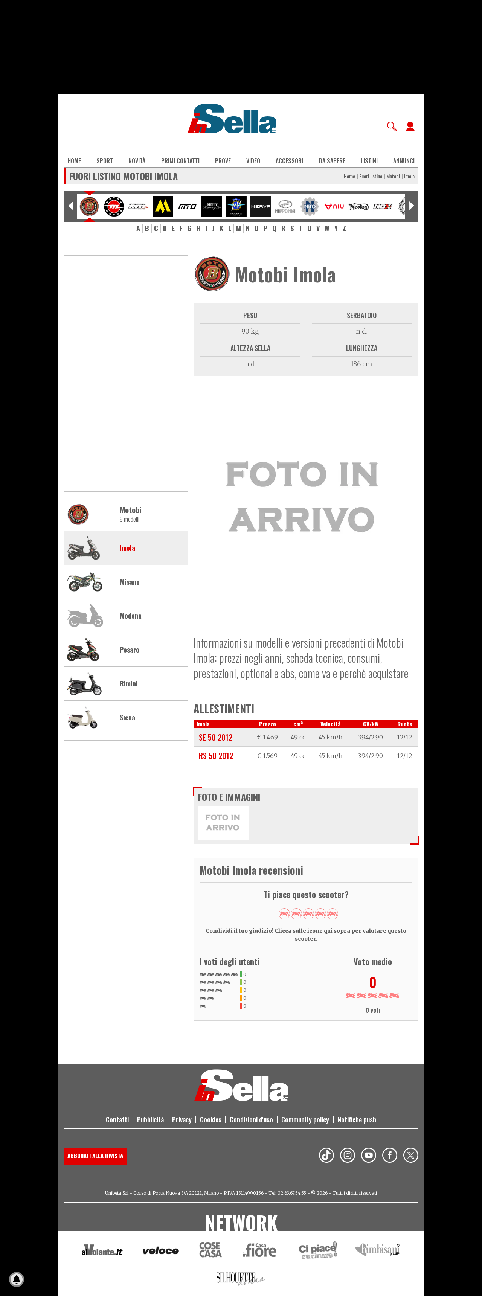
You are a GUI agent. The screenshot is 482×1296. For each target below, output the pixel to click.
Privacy (182, 1119)
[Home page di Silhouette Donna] (241, 1280)
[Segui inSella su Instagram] (347, 1156)
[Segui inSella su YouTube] (368, 1156)
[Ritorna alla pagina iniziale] (241, 1098)
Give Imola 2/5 (296, 913)
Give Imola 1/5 (284, 913)
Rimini (129, 684)
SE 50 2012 (215, 737)
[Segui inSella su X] (410, 1156)
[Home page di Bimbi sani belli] (377, 1251)
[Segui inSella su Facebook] (389, 1156)
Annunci (404, 160)
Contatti (117, 1119)
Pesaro (129, 650)
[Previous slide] (70, 206)
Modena (131, 616)
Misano (130, 582)
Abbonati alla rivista (95, 1155)
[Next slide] (411, 206)
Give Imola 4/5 (320, 913)
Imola (127, 548)
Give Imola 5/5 (332, 913)
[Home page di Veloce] (161, 1251)
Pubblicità (150, 1119)
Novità (136, 160)
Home (74, 160)
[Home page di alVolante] (102, 1251)
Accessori (289, 160)
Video (253, 160)
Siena (127, 718)
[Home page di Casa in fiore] (260, 1251)
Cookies (210, 1119)
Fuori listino (370, 176)
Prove (223, 160)
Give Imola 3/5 (308, 913)
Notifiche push (356, 1119)
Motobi (393, 176)
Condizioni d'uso (251, 1119)
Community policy (305, 1119)
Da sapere (332, 160)
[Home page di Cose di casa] (209, 1251)
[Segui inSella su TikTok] (326, 1156)
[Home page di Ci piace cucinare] (318, 1251)
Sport (104, 160)
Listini (369, 160)
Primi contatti (180, 160)
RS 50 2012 (216, 755)
